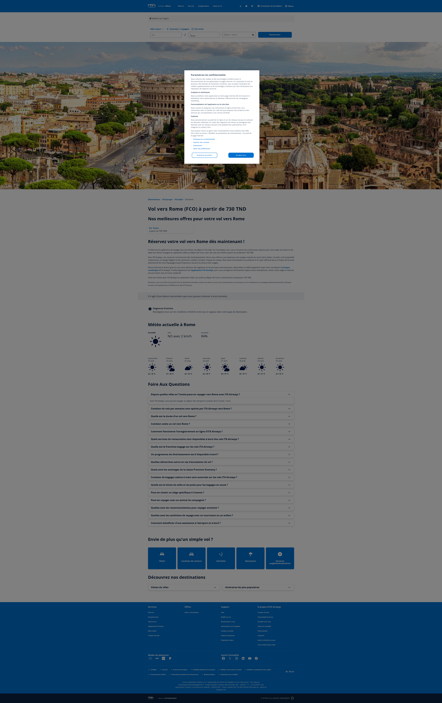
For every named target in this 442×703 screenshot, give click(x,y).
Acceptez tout (241, 155)
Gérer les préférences (201, 148)
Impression (197, 145)
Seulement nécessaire (204, 155)
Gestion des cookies (201, 142)
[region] (221, 117)
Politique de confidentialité (204, 139)
